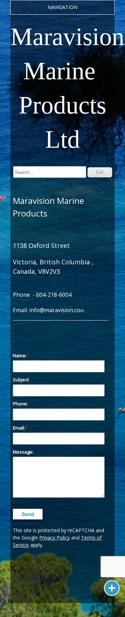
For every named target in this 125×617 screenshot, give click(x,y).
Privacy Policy (54, 537)
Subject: (21, 379)
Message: (23, 452)
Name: (19, 355)
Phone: (20, 404)
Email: (19, 428)
